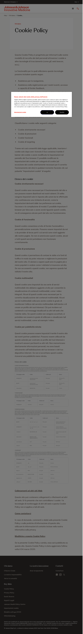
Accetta (62, 112)
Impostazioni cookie (20, 112)
